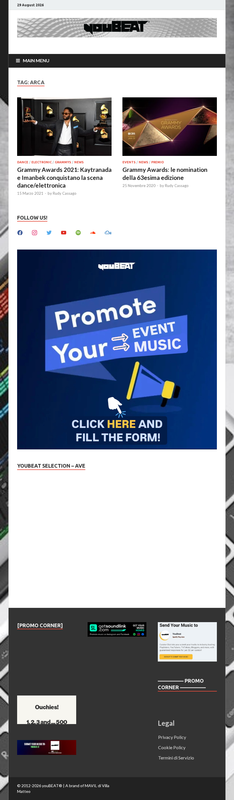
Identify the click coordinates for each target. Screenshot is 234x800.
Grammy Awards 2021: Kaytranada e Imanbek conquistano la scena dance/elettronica (64, 177)
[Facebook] (20, 232)
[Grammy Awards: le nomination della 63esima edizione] (169, 127)
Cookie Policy (171, 747)
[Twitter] (49, 232)
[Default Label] (63, 232)
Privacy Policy (172, 737)
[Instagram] (34, 232)
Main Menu (36, 60)
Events (129, 162)
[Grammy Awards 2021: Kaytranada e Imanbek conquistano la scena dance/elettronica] (64, 127)
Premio (157, 162)
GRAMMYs (63, 162)
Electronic (41, 162)
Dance (22, 162)
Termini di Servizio (176, 757)
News (79, 162)
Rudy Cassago (64, 193)
